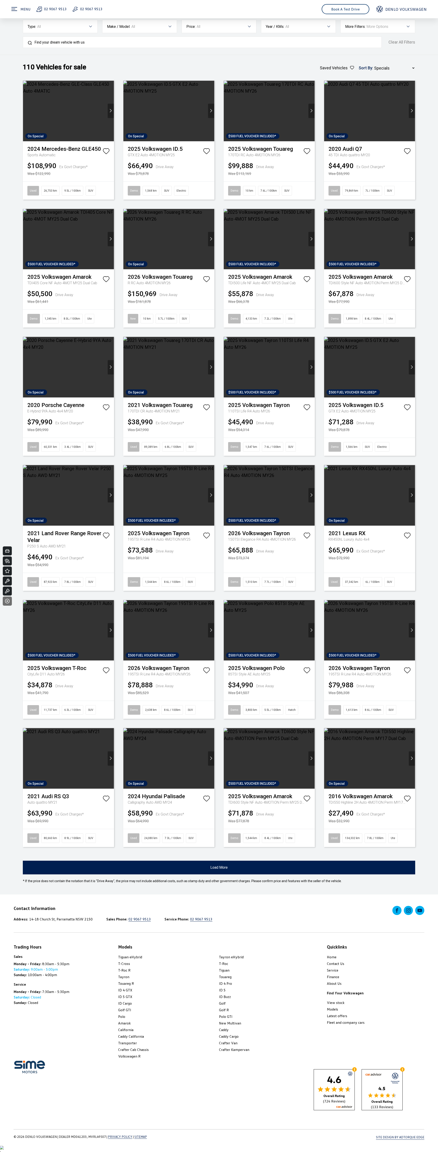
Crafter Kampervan (234, 1049)
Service (332, 970)
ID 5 (222, 990)
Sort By (365, 67)
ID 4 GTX (125, 990)
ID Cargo (125, 1003)
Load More (219, 867)
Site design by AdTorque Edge (400, 1137)
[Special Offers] (7, 571)
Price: (191, 26)
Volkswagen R (129, 1056)
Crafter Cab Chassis (133, 1049)
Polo (121, 1016)
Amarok (124, 1023)
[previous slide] (26, 111)
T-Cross (124, 963)
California (125, 1029)
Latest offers (337, 1016)
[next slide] (111, 111)
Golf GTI (124, 1010)
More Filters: (355, 26)
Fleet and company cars (346, 1022)
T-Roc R (124, 970)
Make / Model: (118, 26)
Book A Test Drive (345, 9)
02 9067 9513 (55, 9)
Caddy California (131, 1036)
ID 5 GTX (125, 996)
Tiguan (224, 970)
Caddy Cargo (229, 1036)
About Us (334, 983)
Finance (333, 977)
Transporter (127, 1043)
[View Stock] (7, 561)
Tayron (123, 977)
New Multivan (230, 1023)
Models (332, 1009)
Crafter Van (228, 1043)
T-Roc (223, 963)
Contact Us (335, 963)
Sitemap (140, 1137)
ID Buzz (225, 996)
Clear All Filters (401, 42)
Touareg (225, 977)
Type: (32, 26)
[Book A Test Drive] (7, 591)
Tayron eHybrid (231, 957)
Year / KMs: (275, 26)
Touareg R (126, 983)
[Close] (7, 601)
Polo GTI (225, 1016)
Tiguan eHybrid (130, 957)
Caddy (224, 1029)
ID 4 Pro (225, 983)
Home (331, 957)
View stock (335, 1002)
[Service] (7, 581)
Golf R (224, 1010)
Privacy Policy (120, 1137)
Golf (222, 1003)
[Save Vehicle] (106, 152)
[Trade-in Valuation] (7, 550)
